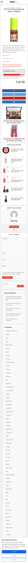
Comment (4, 238)
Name (4, 253)
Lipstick (21, 187)
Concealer (18, 158)
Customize (14, 555)
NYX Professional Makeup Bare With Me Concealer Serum (16, 161)
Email (4, 259)
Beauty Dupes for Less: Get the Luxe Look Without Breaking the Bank (14, 298)
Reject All (14, 559)
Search (6, 284)
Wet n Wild (13, 148)
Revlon (12, 187)
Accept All (14, 551)
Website (4, 266)
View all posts (14, 226)
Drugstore (12, 7)
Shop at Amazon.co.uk (7, 58)
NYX (8, 7)
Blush (18, 148)
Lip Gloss (18, 7)
